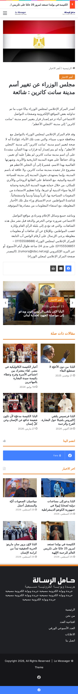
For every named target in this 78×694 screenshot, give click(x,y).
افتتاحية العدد (67, 621)
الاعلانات (70, 634)
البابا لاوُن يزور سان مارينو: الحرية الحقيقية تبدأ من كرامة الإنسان (21, 548)
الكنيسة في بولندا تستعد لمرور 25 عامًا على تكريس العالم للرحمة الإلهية (59, 548)
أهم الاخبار (54, 68)
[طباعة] (53, 268)
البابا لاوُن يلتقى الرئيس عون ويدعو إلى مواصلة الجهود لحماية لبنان (41, 313)
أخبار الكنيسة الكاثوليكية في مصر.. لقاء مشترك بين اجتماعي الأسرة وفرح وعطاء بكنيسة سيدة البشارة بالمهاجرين (20, 374)
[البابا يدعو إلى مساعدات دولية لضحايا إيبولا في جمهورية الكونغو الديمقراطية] (58, 487)
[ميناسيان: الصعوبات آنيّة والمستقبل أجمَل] (20, 487)
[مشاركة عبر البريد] (61, 268)
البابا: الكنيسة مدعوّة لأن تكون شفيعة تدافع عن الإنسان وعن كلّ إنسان (20, 420)
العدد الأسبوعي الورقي (62, 628)
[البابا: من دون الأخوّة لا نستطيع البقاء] (58, 353)
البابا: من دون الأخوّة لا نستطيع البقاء (62, 368)
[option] (39, 303)
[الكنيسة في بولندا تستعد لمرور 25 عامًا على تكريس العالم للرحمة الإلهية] (58, 530)
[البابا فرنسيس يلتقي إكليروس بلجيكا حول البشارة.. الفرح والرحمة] (58, 402)
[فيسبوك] (68, 268)
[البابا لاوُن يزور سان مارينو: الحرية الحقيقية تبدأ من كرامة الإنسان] (20, 530)
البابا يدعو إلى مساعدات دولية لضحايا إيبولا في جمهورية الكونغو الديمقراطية (58, 505)
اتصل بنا (70, 640)
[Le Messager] (45, 13)
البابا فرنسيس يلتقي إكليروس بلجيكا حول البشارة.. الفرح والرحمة (58, 420)
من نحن (70, 615)
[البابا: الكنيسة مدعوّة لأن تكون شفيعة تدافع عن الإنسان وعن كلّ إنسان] (20, 402)
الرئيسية (68, 68)
